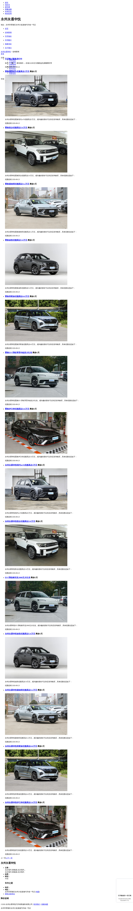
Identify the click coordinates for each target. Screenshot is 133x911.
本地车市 (8, 11)
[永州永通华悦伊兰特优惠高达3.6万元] (36, 847)
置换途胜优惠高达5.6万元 (16, 240)
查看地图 (44, 904)
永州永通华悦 (6, 52)
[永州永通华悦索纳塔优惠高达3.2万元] (36, 734)
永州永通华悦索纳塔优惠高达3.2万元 (21, 690)
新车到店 (12, 68)
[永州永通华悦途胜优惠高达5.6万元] (36, 678)
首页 (6, 28)
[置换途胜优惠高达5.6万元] (36, 284)
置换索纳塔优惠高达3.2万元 (17, 184)
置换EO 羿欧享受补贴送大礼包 (18, 352)
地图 (37, 892)
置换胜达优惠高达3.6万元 (16, 127)
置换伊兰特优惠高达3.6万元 (17, 409)
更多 (2, 54)
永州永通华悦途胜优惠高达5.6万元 (20, 634)
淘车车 (7, 5)
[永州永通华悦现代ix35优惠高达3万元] (36, 509)
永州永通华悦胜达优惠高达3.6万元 (20, 521)
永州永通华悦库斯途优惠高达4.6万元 (21, 746)
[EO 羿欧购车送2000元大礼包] (36, 622)
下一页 (9, 858)
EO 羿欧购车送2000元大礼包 (17, 577)
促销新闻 (8, 32)
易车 (6, 3)
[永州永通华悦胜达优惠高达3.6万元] (36, 565)
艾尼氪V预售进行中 (13, 59)
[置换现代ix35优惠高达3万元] (36, 116)
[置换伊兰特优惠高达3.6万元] (36, 453)
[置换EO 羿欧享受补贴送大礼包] (36, 397)
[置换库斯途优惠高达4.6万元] (36, 341)
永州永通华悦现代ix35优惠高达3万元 (21, 465)
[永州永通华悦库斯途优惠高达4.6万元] (36, 790)
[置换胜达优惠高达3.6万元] (36, 172)
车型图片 (8, 40)
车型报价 (8, 36)
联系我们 (37, 904)
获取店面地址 (10, 894)
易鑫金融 (8, 9)
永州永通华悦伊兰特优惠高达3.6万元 (21, 802)
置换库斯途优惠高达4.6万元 (17, 296)
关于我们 (8, 48)
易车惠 (7, 7)
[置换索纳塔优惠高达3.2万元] (36, 228)
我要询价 (8, 44)
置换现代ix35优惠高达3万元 (17, 71)
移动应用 (8, 13)
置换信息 (12, 73)
